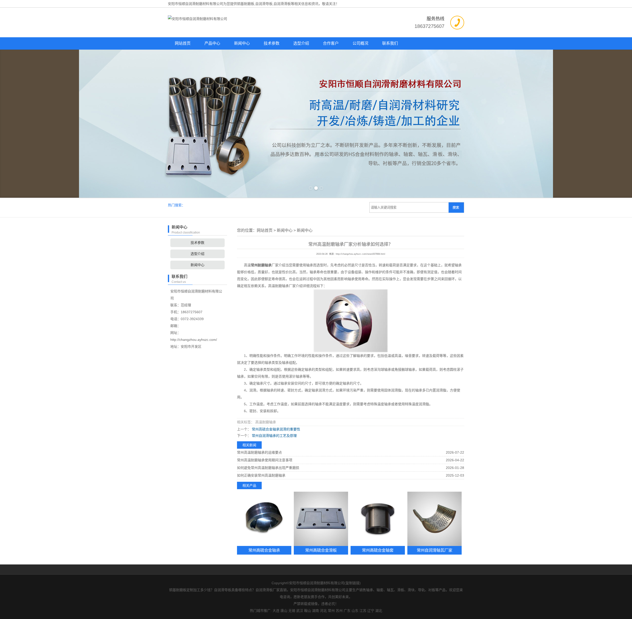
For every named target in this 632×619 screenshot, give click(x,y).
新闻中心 (242, 43)
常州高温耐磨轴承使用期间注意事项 (264, 460)
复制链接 (352, 583)
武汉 (299, 611)
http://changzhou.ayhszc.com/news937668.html (360, 254)
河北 (323, 611)
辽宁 (370, 611)
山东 (355, 611)
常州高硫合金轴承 (264, 550)
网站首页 (183, 43)
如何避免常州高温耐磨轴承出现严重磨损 (268, 468)
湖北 (378, 611)
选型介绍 (301, 43)
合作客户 (331, 43)
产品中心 (212, 43)
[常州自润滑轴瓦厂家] (434, 519)
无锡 (291, 611)
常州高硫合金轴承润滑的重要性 (275, 429)
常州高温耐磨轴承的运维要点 (259, 452)
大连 (276, 611)
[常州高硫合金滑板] (321, 519)
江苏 (362, 611)
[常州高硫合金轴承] (264, 519)
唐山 (283, 611)
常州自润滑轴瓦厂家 (434, 550)
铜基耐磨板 (245, 4)
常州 (331, 611)
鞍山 (307, 611)
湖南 (315, 611)
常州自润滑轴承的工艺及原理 (274, 436)
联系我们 (390, 43)
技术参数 (271, 43)
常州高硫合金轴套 (378, 550)
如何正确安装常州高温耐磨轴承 (261, 475)
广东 (347, 611)
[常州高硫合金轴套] (378, 519)
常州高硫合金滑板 (321, 550)
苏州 (339, 611)
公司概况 (360, 43)
